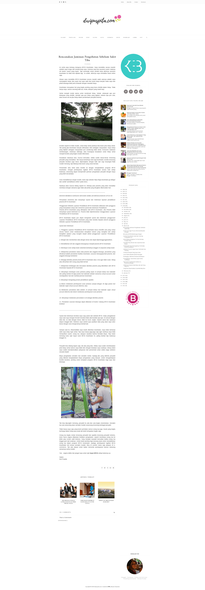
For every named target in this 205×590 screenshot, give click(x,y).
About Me (129, 2)
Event (88, 37)
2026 (123, 189)
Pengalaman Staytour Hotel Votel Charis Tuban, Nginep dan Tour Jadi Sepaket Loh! (136, 128)
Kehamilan (126, 37)
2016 (123, 277)
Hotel (102, 37)
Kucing (95, 37)
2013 (123, 283)
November (126, 209)
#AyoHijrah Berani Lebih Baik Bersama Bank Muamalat (134, 120)
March (125, 225)
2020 (123, 201)
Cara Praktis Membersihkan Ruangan (132, 254)
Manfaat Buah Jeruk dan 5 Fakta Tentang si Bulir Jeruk (136, 113)
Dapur (118, 37)
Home (122, 2)
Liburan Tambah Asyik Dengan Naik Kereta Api (136, 158)
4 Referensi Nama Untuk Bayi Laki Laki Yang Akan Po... (134, 265)
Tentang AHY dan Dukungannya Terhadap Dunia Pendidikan (134, 246)
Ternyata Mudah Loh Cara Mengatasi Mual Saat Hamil (134, 151)
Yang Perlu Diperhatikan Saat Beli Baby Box (134, 268)
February (126, 271)
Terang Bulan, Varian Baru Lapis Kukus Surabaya (133, 259)
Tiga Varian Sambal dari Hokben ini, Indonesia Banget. (132, 262)
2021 (123, 199)
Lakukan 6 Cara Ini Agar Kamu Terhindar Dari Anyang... (134, 249)
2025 (123, 191)
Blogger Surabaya (132, 173)
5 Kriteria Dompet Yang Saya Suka (131, 252)
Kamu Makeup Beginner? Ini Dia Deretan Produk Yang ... (133, 240)
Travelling (72, 37)
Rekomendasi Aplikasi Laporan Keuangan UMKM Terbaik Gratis (68, 502)
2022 (123, 197)
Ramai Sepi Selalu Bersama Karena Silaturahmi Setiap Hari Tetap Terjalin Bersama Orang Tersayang (136, 166)
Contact (136, 2)
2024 (123, 193)
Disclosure (143, 2)
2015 (123, 279)
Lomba (135, 37)
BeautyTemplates (115, 586)
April (125, 223)
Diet (141, 37)
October (126, 211)
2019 (123, 203)
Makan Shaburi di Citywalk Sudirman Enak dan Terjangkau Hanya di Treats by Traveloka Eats (136, 144)
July (125, 217)
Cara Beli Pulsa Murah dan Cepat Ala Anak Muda (134, 243)
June (125, 219)
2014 (123, 281)
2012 (123, 285)
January (126, 273)
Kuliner (63, 37)
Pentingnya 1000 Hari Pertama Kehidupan (133, 256)
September (127, 213)
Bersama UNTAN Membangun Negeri (132, 234)
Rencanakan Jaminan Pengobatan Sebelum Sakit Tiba (134, 228)
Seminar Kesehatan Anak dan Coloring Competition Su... (133, 236)
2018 (123, 205)
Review (81, 37)
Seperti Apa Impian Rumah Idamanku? (106, 501)
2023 (123, 195)
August (125, 215)
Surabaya (110, 37)
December (126, 207)
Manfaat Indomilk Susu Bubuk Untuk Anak (135, 106)
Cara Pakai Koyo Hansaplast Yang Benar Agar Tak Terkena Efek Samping (136, 136)
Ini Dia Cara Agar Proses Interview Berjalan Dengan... (134, 231)
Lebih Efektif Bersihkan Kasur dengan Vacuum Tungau (87, 502)
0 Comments (87, 64)
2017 (123, 275)
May (125, 221)
